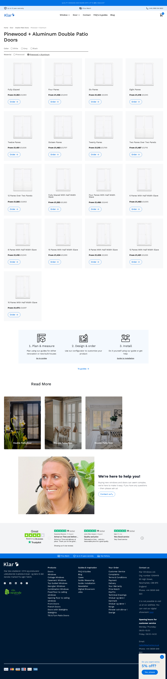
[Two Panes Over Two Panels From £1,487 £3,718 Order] (144, 138)
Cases (81, 577)
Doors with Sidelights (58, 609)
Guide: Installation (86, 583)
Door (11, 28)
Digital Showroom (86, 589)
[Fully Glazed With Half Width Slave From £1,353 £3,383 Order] (63, 190)
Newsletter (83, 586)
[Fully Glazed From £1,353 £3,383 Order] (23, 85)
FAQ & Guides (84, 571)
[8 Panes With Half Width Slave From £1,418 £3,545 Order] (23, 245)
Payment (113, 580)
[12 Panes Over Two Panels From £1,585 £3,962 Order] (23, 190)
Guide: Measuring (86, 580)
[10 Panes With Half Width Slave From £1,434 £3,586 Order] (63, 245)
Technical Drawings (117, 595)
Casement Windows (57, 580)
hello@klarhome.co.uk (149, 645)
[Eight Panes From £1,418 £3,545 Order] (144, 85)
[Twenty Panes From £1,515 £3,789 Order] (104, 138)
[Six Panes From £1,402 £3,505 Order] (104, 85)
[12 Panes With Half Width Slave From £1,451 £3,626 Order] (144, 245)
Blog (80, 574)
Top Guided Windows (57, 583)
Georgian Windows (56, 586)
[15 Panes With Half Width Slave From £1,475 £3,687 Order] (23, 298)
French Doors (54, 607)
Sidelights (52, 612)
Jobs (80, 592)
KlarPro (112, 592)
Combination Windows (58, 589)
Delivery (112, 583)
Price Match (114, 589)
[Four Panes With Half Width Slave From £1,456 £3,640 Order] (104, 190)
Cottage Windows (56, 577)
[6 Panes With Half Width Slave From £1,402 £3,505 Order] (144, 190)
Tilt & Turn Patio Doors (58, 615)
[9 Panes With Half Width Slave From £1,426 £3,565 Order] (104, 245)
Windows (52, 574)
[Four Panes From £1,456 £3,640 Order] (63, 85)
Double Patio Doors (22, 28)
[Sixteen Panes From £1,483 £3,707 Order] (63, 138)
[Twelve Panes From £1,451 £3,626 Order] (23, 138)
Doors (50, 571)
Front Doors (53, 604)
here (151, 612)
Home (6, 28)
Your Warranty (115, 586)
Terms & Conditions (118, 577)
